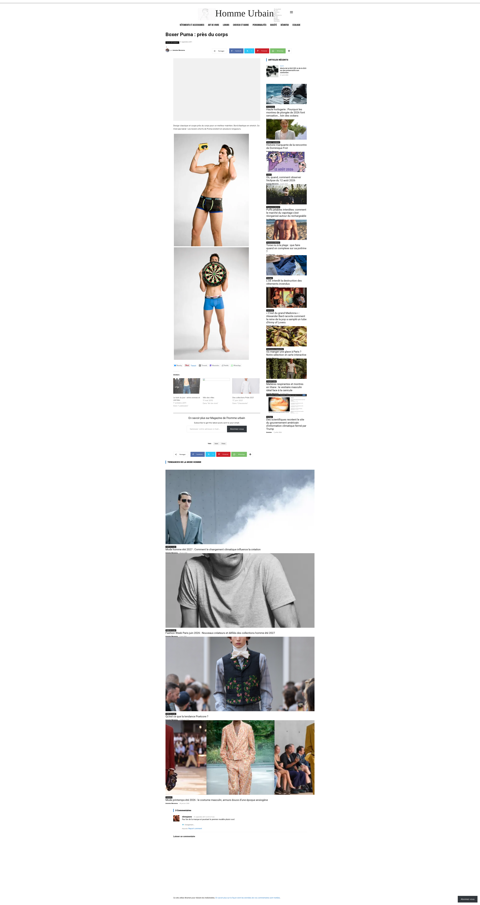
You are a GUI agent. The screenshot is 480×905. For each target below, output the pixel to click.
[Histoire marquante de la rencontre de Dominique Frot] (286, 129)
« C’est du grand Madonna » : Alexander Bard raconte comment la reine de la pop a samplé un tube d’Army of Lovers (286, 318)
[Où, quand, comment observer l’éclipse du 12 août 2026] (286, 162)
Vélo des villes (208, 397)
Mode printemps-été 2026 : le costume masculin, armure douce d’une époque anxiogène (217, 799)
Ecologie (269, 278)
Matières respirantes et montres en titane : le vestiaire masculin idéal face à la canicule (284, 387)
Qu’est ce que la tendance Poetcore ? (187, 716)
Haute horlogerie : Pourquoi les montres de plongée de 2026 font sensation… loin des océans (285, 112)
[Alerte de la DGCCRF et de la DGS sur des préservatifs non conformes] (272, 71)
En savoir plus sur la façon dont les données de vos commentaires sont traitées (248, 898)
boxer (216, 443)
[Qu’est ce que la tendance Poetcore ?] (240, 674)
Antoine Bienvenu (179, 50)
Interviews (270, 310)
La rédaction (270, 219)
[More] (289, 50)
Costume (169, 797)
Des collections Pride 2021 (243, 397)
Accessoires (270, 107)
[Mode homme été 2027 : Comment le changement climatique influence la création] (240, 507)
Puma (223, 443)
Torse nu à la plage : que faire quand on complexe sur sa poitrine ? (286, 248)
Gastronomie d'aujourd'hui (275, 349)
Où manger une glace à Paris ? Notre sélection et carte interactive (286, 353)
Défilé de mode (171, 547)
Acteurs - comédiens (273, 142)
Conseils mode (271, 381)
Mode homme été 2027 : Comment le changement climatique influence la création (213, 549)
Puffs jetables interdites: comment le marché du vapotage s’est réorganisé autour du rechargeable (286, 212)
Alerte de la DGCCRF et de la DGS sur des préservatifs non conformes (293, 70)
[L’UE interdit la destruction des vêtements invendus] (286, 265)
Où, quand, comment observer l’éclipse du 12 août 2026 (283, 179)
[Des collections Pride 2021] (245, 386)
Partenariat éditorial (273, 207)
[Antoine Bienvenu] (168, 50)
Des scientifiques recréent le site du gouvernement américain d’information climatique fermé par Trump (286, 424)
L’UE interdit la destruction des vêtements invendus (284, 282)
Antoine (269, 119)
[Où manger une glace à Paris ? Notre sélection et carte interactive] (286, 336)
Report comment (195, 828)
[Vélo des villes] (216, 386)
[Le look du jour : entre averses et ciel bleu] (186, 386)
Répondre (185, 828)
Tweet (193, 365)
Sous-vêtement (172, 42)
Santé (282, 66)
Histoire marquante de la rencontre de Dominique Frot (286, 146)
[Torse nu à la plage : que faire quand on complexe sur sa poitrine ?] (286, 230)
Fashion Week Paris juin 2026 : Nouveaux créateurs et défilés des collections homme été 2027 (220, 632)
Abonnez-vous (237, 429)
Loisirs (269, 175)
